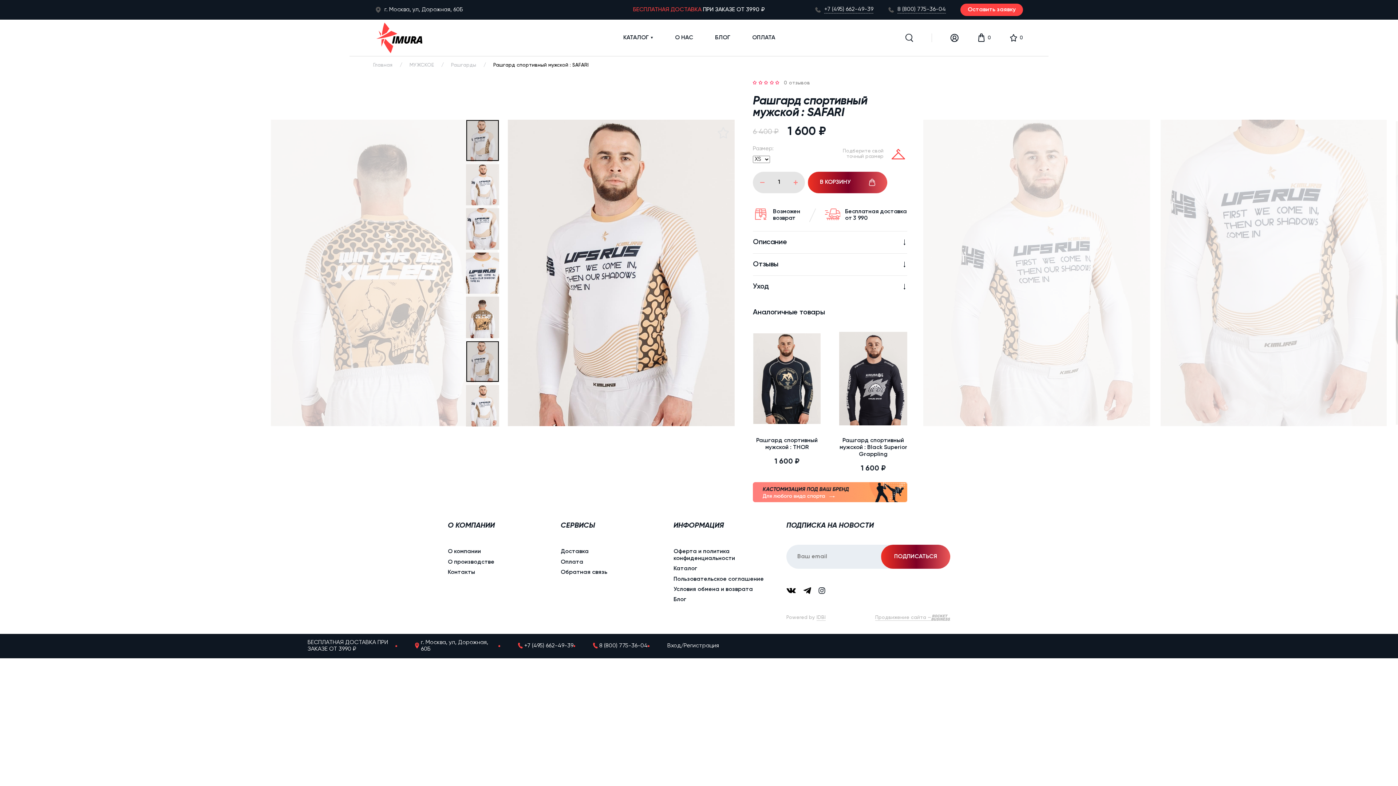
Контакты (461, 572)
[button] (909, 37)
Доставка (575, 552)
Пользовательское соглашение (719, 579)
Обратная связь (584, 572)
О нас (684, 38)
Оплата (763, 38)
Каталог (636, 38)
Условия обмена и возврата (713, 589)
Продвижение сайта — (903, 617)
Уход (761, 286)
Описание (770, 242)
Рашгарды (463, 65)
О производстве (471, 562)
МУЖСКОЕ (422, 65)
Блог (722, 38)
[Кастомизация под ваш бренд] (830, 493)
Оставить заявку (992, 10)
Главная (382, 65)
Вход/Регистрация (693, 646)
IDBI (821, 617)
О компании (464, 552)
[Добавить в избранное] (723, 133)
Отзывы (765, 264)
